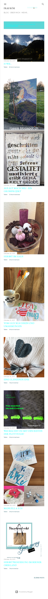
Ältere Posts (39, 578)
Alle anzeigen (12, 26)
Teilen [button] (5, 67)
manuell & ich (13, 508)
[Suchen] (42, 3)
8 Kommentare (14, 67)
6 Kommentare (14, 329)
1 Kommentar (13, 383)
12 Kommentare (14, 194)
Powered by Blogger (26, 592)
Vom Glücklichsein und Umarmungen (19, 325)
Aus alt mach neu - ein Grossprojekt (18, 190)
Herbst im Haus (13, 256)
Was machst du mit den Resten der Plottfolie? (23, 432)
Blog (6, 13)
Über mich (15, 13)
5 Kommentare (14, 260)
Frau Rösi (9, 8)
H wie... (8, 63)
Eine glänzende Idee (16, 379)
